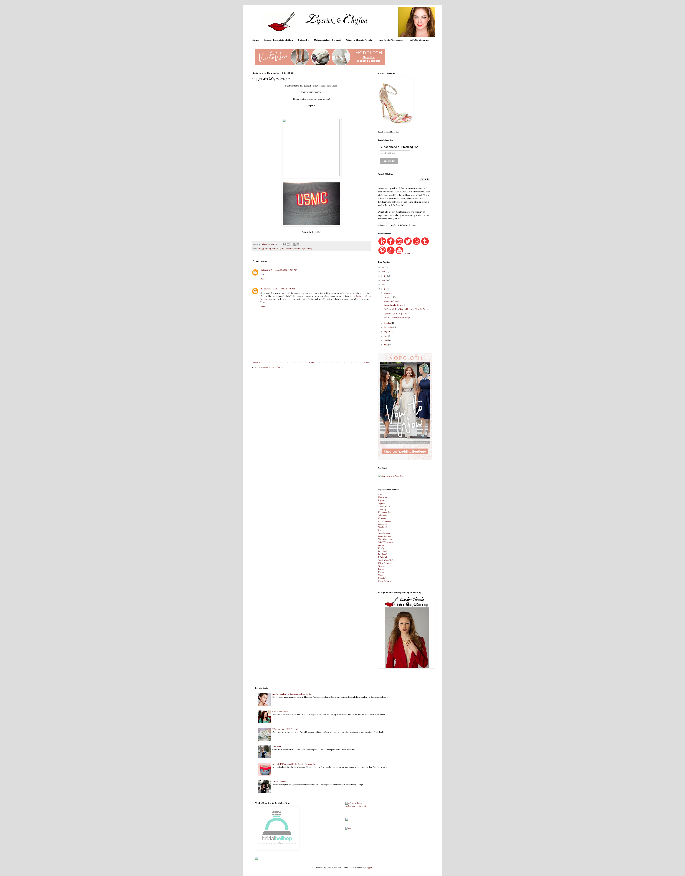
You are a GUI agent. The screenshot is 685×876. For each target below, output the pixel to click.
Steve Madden (384, 533)
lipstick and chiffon (286, 248)
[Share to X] (291, 244)
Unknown (265, 270)
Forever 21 (382, 524)
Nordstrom (382, 497)
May (386, 344)
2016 (383, 271)
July (386, 336)
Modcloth (382, 578)
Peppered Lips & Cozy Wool (395, 313)
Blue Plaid (276, 746)
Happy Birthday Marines (268, 248)
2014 (383, 280)
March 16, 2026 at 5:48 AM (283, 288)
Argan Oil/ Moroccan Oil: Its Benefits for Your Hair (294, 764)
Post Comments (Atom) (273, 367)
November (388, 297)
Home (255, 40)
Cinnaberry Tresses (391, 301)
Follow (407, 253)
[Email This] (284, 244)
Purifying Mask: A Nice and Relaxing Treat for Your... (406, 309)
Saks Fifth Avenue (385, 542)
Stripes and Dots (279, 781)
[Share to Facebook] (294, 244)
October (387, 323)
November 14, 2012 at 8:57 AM (284, 270)
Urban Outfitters (385, 563)
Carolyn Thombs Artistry (359, 40)
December (388, 293)
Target (381, 575)
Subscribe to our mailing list (399, 147)
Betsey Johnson (384, 536)
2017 (383, 267)
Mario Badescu (384, 581)
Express (381, 500)
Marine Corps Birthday (303, 248)
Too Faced (382, 527)
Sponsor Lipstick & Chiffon (278, 40)
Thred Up (382, 509)
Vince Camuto (384, 506)
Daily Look (382, 551)
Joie (379, 530)
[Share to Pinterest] (298, 244)
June (386, 340)
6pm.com (382, 545)
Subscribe (303, 40)
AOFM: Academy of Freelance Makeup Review (292, 694)
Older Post (365, 362)
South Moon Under (386, 560)
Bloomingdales (384, 512)
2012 (383, 289)
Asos (380, 494)
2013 (383, 284)
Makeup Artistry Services (327, 40)
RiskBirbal (265, 288)
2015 (383, 276)
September (388, 327)
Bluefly (381, 548)
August (387, 331)
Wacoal (381, 566)
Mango (381, 572)
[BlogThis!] (288, 244)
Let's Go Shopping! (419, 40)
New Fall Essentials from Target (397, 317)
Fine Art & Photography (391, 40)
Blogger (368, 867)
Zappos (381, 569)
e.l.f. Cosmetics (384, 521)
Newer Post (257, 362)
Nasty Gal (382, 518)
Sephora (381, 503)
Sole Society (383, 515)
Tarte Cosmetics (385, 539)
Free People (383, 554)
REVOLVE (382, 557)
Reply (262, 278)
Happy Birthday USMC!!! (394, 305)
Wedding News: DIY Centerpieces (286, 729)
